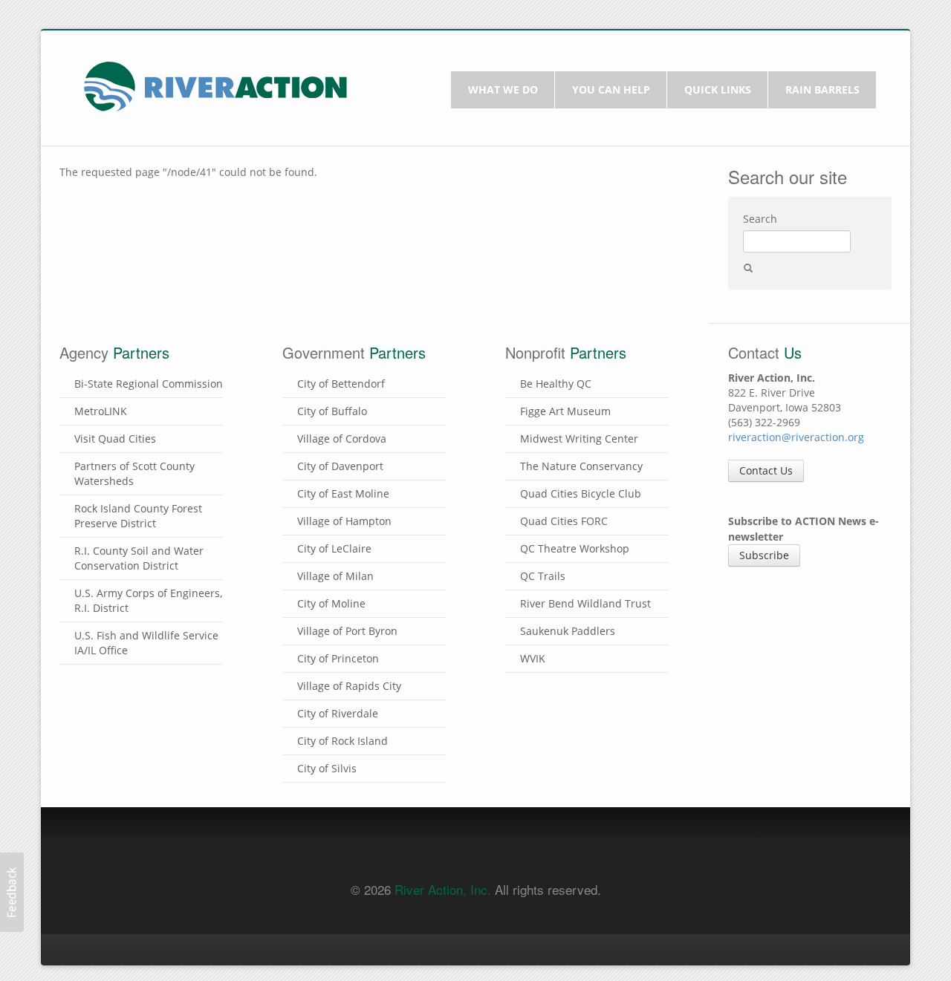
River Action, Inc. (443, 889)
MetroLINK (100, 411)
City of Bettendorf (341, 384)
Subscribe (764, 555)
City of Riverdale (337, 713)
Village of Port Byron (347, 631)
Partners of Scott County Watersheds (134, 473)
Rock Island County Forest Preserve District (138, 515)
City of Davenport (340, 466)
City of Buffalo (332, 411)
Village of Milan (335, 576)
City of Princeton (338, 658)
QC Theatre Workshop (574, 548)
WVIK (532, 658)
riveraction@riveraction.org (796, 437)
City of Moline (331, 603)
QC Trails (542, 576)
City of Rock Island (342, 741)
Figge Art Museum (565, 411)
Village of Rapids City (349, 686)
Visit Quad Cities (115, 438)
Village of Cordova (341, 438)
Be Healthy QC (555, 384)
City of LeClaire (334, 548)
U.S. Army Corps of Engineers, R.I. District (148, 600)
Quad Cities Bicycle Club (580, 493)
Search (760, 219)
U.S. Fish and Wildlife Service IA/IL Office (146, 642)
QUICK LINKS (717, 89)
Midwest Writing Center (579, 438)
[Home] (215, 85)
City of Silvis (327, 768)
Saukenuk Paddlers (567, 631)
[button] (12, 892)
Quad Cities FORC (564, 521)
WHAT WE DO (503, 89)
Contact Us (766, 470)
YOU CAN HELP (611, 89)
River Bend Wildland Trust (585, 603)
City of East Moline (343, 493)
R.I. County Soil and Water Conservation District (139, 558)
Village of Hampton (344, 521)
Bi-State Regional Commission (148, 384)
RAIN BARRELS (822, 89)
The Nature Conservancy (581, 466)
